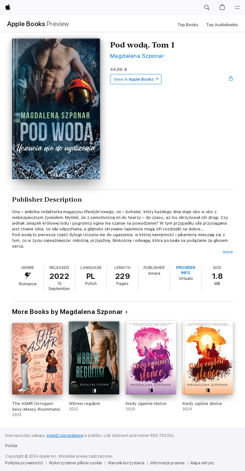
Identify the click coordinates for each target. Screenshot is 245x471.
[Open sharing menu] (231, 79)
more (228, 252)
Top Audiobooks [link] (222, 24)
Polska (11, 446)
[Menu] (237, 7)
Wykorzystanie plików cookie (75, 463)
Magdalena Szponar (137, 55)
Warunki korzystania (126, 463)
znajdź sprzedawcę (65, 435)
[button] (206, 7)
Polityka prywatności (24, 463)
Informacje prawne (167, 463)
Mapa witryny (202, 463)
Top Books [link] (187, 24)
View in (133, 79)
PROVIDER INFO (185, 270)
